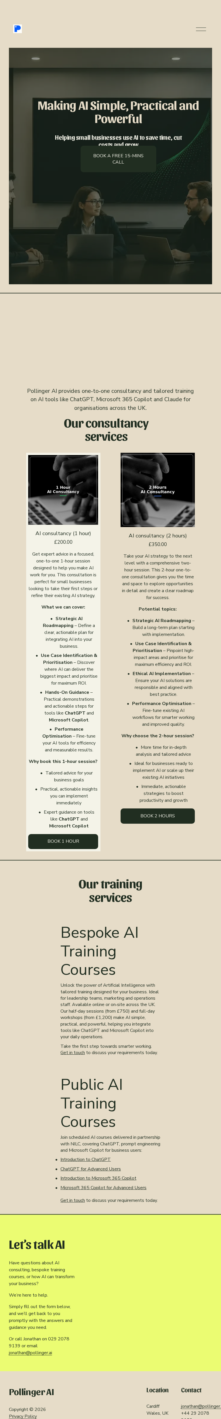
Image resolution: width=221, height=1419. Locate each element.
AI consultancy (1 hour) (63, 533)
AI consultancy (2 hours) (158, 535)
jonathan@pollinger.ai (30, 1353)
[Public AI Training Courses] (110, 1068)
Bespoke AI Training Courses (99, 951)
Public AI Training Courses (91, 1103)
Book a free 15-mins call (118, 159)
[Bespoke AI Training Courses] (110, 916)
